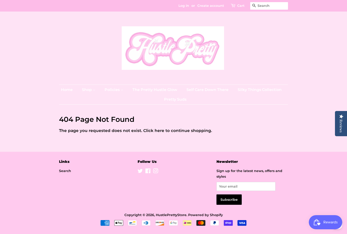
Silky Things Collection (260, 89)
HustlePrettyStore (171, 215)
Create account (210, 6)
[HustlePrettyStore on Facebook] (148, 172)
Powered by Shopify (205, 215)
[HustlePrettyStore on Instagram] (155, 172)
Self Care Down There (207, 89)
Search (65, 171)
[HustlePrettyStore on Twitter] (140, 172)
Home (67, 89)
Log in (183, 6)
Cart (241, 6)
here (159, 130)
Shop (87, 89)
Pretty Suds (175, 99)
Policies (113, 89)
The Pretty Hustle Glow (154, 89)
